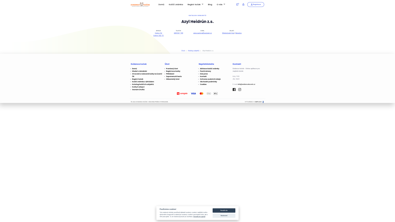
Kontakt (203, 76)
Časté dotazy (205, 71)
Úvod (183, 51)
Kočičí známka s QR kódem (143, 82)
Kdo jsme (204, 74)
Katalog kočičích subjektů (143, 84)
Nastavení (224, 215)
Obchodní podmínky (208, 82)
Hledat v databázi (139, 71)
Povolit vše (224, 210)
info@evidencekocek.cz (246, 84)
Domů (134, 69)
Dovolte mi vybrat (199, 216)
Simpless (258, 102)
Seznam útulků (138, 89)
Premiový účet (172, 69)
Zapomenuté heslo (174, 76)
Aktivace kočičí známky (209, 69)
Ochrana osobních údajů (210, 79)
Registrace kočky (173, 71)
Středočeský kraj (228, 33)
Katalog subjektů (193, 51)
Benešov (238, 33)
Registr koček (137, 79)
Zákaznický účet (172, 79)
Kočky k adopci (138, 87)
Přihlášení (170, 74)
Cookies (203, 84)
